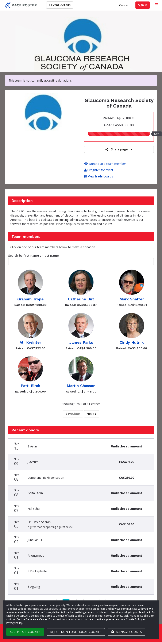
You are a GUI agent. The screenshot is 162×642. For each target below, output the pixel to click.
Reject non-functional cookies (75, 632)
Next (91, 414)
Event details (60, 5)
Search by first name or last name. (33, 256)
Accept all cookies (25, 632)
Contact (124, 5)
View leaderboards (100, 176)
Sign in (142, 5)
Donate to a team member (107, 164)
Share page (119, 149)
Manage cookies (128, 632)
